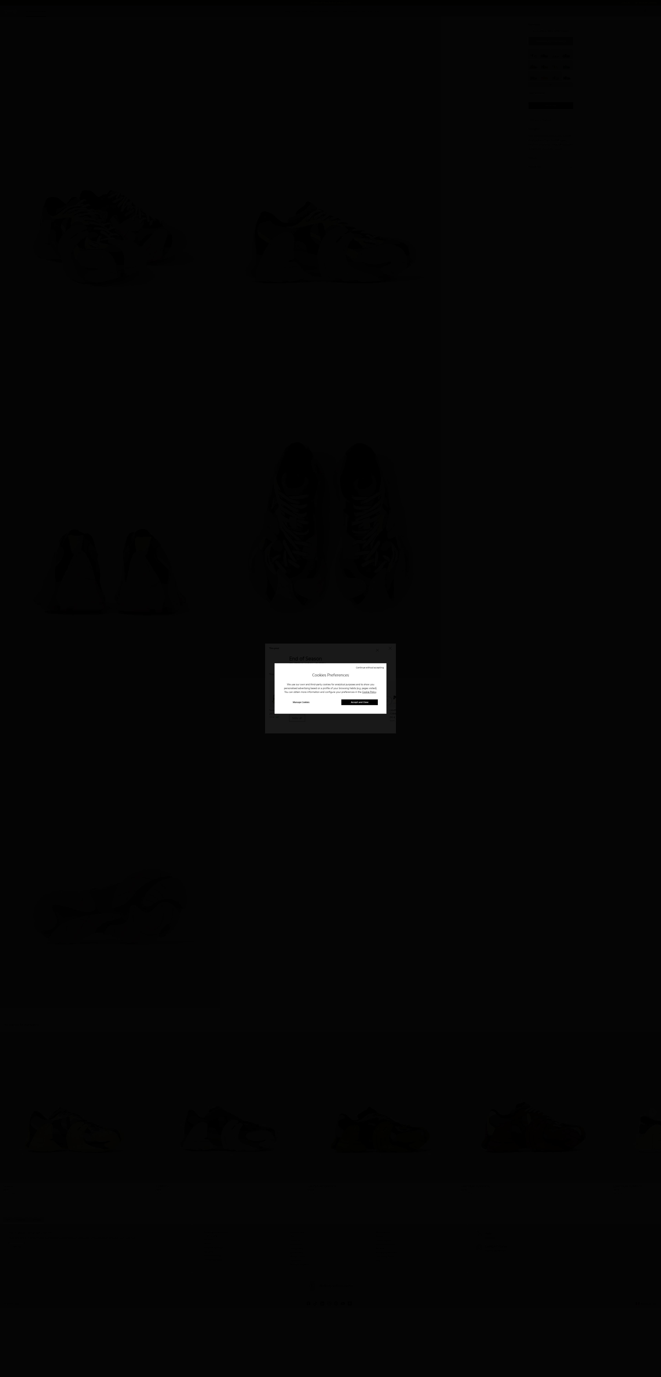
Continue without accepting (370, 667)
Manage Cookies (301, 702)
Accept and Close (359, 702)
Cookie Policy (369, 692)
